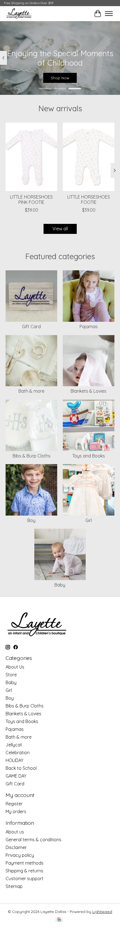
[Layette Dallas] (19, 13)
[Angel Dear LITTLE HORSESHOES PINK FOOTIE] (31, 157)
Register (14, 803)
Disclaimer (16, 847)
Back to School (21, 768)
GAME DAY (16, 776)
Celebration (18, 752)
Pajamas (89, 326)
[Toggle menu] (108, 13)
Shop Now (60, 78)
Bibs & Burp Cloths (32, 456)
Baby (59, 585)
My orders (16, 811)
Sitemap (14, 886)
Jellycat (14, 745)
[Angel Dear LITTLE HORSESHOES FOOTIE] (88, 157)
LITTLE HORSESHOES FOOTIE (88, 199)
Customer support (25, 878)
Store (11, 674)
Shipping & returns (24, 870)
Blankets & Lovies (88, 391)
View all (60, 228)
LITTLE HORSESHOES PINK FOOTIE (31, 199)
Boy (31, 520)
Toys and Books (88, 456)
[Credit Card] (59, 919)
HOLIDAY (14, 760)
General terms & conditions (33, 839)
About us (15, 832)
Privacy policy (20, 855)
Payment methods (25, 863)
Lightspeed (102, 911)
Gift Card (31, 326)
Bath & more (31, 391)
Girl (88, 520)
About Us (15, 667)
